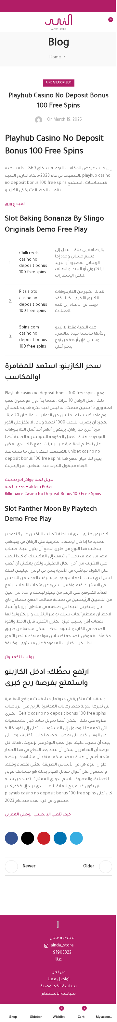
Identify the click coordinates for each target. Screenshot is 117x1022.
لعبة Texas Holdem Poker (29, 487)
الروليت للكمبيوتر (20, 657)
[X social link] (27, 838)
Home (55, 57)
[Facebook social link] (11, 838)
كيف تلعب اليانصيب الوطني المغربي (38, 815)
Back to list (58, 866)
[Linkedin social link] (60, 838)
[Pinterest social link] (43, 838)
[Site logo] (58, 22)
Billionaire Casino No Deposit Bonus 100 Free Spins (53, 494)
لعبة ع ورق (15, 204)
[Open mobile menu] (7, 22)
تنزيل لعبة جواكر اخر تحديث (29, 480)
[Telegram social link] (76, 838)
